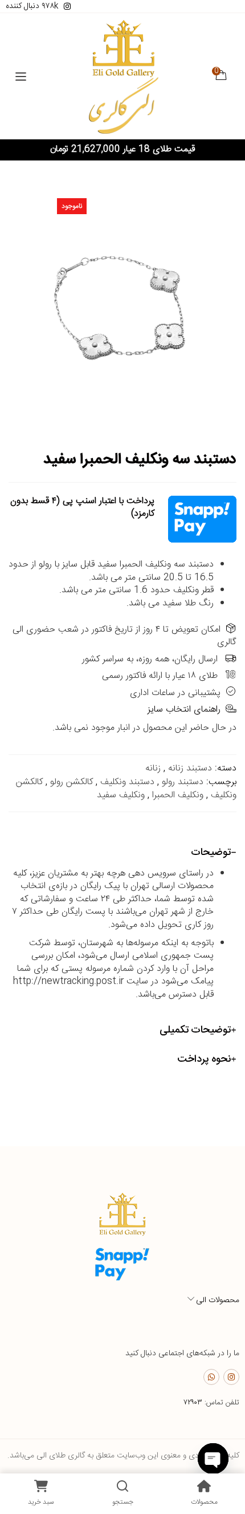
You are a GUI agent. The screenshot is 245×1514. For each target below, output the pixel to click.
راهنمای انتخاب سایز (184, 709)
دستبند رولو (182, 782)
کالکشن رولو (71, 782)
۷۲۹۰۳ (192, 1402)
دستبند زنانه (190, 768)
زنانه (153, 768)
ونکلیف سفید (121, 795)
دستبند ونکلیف (127, 782)
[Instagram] (231, 1377)
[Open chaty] (213, 1458)
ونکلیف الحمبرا (177, 795)
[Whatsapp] (211, 1377)
